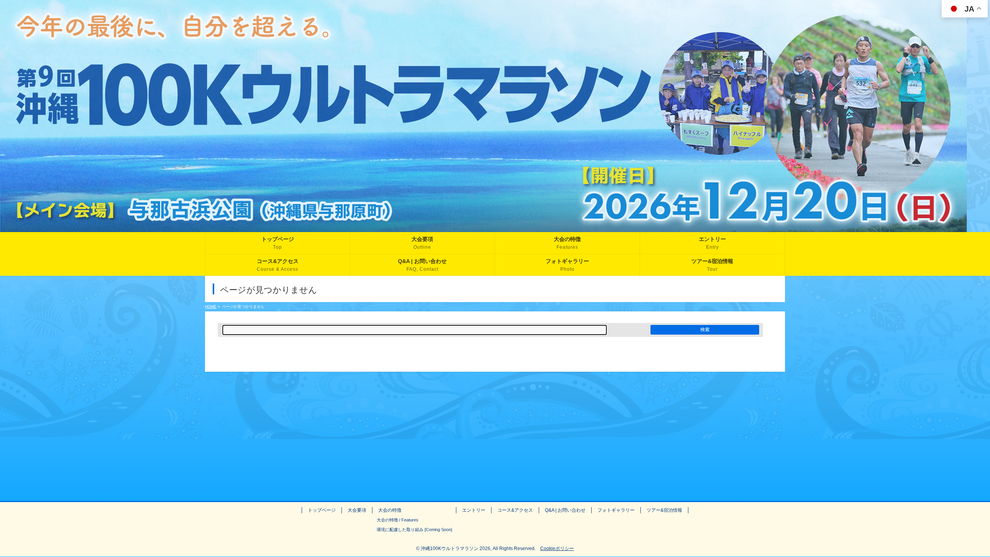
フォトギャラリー (616, 510)
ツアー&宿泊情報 (664, 510)
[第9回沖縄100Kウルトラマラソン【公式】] (483, 226)
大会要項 (357, 510)
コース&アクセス (515, 510)
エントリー (473, 510)
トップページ (322, 510)
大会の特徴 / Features (397, 520)
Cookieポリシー (557, 548)
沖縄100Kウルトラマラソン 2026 (455, 548)
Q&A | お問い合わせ (565, 510)
